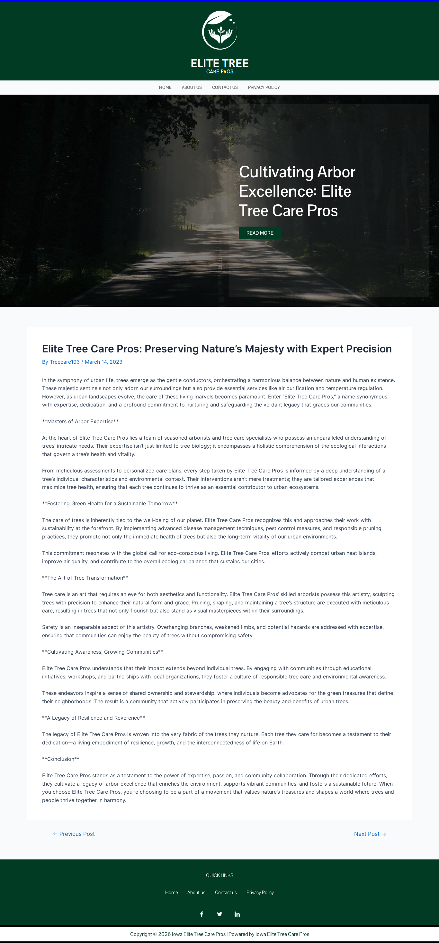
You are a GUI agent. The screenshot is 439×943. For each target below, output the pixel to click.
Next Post (370, 833)
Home (165, 87)
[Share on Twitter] (219, 914)
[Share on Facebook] (201, 914)
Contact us (225, 87)
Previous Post (74, 833)
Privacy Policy (264, 87)
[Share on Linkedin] (237, 914)
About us (192, 87)
